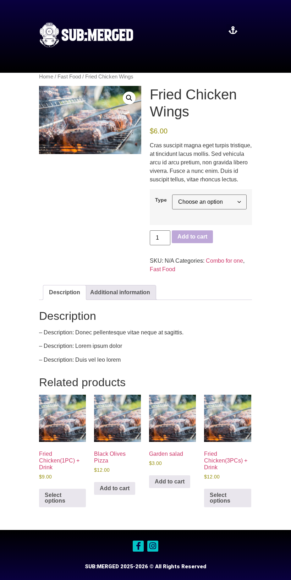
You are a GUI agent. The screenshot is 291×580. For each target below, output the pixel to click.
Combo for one (224, 261)
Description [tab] (64, 292)
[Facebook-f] (138, 546)
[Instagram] (152, 546)
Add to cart (192, 237)
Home (46, 77)
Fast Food (69, 77)
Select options (55, 498)
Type (161, 199)
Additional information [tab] (120, 292)
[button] (232, 30)
